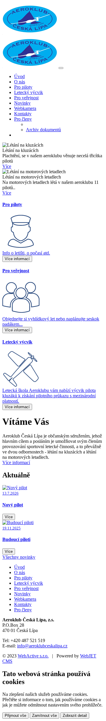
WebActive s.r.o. (33, 655)
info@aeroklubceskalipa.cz (42, 645)
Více (6, 166)
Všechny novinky (18, 557)
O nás (19, 81)
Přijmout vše (15, 715)
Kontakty (23, 113)
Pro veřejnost (26, 97)
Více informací (17, 259)
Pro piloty (23, 87)
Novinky (22, 103)
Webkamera (25, 108)
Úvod (19, 76)
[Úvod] (29, 66)
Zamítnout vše (44, 715)
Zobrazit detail (75, 715)
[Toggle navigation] (61, 68)
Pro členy (23, 609)
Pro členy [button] (23, 118)
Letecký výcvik (28, 92)
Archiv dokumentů (43, 129)
